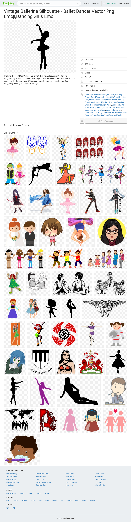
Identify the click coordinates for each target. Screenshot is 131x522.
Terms (39, 493)
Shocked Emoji (41, 476)
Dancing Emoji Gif (107, 95)
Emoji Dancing (97, 97)
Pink (62, 501)
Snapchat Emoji (11, 476)
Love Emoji (40, 479)
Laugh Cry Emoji (100, 479)
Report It (7, 125)
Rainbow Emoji (71, 479)
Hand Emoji (70, 485)
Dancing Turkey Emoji (93, 113)
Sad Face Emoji (11, 474)
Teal (40, 501)
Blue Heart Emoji (71, 482)
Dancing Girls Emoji (111, 97)
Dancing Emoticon (92, 95)
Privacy (47, 493)
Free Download (107, 121)
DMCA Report (11, 493)
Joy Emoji (98, 482)
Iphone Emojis (100, 485)
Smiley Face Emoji (42, 474)
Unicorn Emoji (11, 479)
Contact (30, 493)
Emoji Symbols (41, 485)
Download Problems (21, 125)
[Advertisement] (40, 104)
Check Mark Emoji (12, 482)
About (22, 493)
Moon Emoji (70, 476)
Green (33, 501)
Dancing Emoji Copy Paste (100, 105)
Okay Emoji (10, 485)
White (69, 501)
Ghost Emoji (99, 474)
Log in (87, 3)
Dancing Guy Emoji (116, 107)
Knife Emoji (99, 476)
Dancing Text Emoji (113, 110)
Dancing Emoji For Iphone (95, 110)
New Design (124, 3)
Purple (54, 501)
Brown (92, 501)
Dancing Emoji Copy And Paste (109, 115)
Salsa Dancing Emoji (103, 100)
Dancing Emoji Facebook (113, 113)
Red (7, 501)
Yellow (24, 501)
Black (84, 501)
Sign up (95, 3)
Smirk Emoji (70, 474)
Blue (47, 501)
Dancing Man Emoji (102, 102)
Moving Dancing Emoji (99, 107)
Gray (77, 501)
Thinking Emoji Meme (43, 482)
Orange (15, 501)
